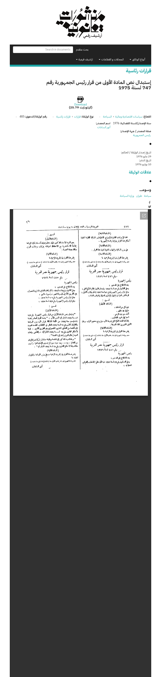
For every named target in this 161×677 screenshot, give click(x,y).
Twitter (149, 206)
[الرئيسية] (80, 22)
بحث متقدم (82, 50)
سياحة (147, 196)
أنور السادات (103, 127)
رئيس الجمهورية (142, 135)
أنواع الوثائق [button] (138, 59)
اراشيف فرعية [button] (85, 59)
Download (80, 104)
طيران (139, 196)
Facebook (149, 202)
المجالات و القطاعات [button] (112, 59)
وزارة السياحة (127, 196)
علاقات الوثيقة (140, 172)
